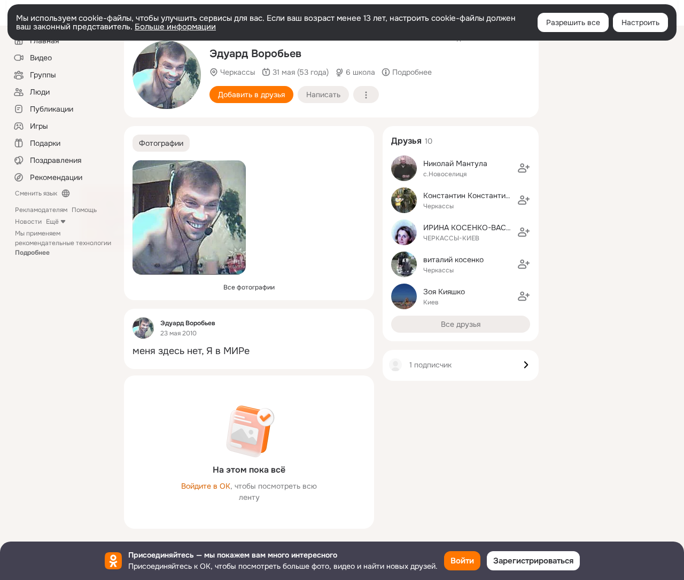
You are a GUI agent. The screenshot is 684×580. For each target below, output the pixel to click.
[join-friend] (523, 168)
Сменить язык (36, 193)
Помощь (84, 210)
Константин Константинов (470, 195)
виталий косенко (453, 259)
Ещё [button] (52, 221)
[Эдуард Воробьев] (143, 328)
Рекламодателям (41, 210)
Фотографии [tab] (161, 143)
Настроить (640, 22)
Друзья (406, 140)
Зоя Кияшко (444, 291)
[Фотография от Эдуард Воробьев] (167, 75)
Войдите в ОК (205, 486)
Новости (28, 221)
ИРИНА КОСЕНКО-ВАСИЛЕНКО (480, 227)
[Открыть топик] (249, 351)
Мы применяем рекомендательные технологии (63, 243)
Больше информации (175, 26)
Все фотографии (249, 287)
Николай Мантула (455, 163)
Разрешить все (573, 22)
